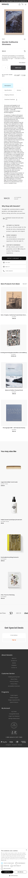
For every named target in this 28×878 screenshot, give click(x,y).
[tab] (7, 90)
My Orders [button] (14, 716)
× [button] (26, 850)
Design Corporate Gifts (14, 705)
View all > (25, 289)
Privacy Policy (14, 689)
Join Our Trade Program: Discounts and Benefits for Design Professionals (14, 1)
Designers (14, 670)
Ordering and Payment (14, 682)
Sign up (14, 645)
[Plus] (8, 72)
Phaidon (4, 564)
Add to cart (18, 73)
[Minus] (8, 74)
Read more (3, 860)
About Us (14, 663)
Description (8, 90)
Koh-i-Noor (5, 489)
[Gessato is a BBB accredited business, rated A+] (14, 737)
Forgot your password (14, 721)
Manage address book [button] (14, 723)
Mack (3, 44)
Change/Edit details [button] (14, 719)
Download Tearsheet (10, 104)
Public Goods (5, 526)
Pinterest (20, 750)
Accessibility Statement (14, 691)
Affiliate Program (14, 702)
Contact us (14, 672)
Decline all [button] (20, 872)
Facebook (14, 750)
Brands (14, 668)
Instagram (8, 750)
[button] (20, 4)
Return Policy (14, 684)
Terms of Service (14, 686)
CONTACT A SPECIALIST (13, 263)
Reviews (19, 95)
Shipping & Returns (9, 100)
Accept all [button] (7, 872)
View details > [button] (22, 67)
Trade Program (14, 700)
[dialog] (14, 863)
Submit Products (14, 707)
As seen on (14, 665)
